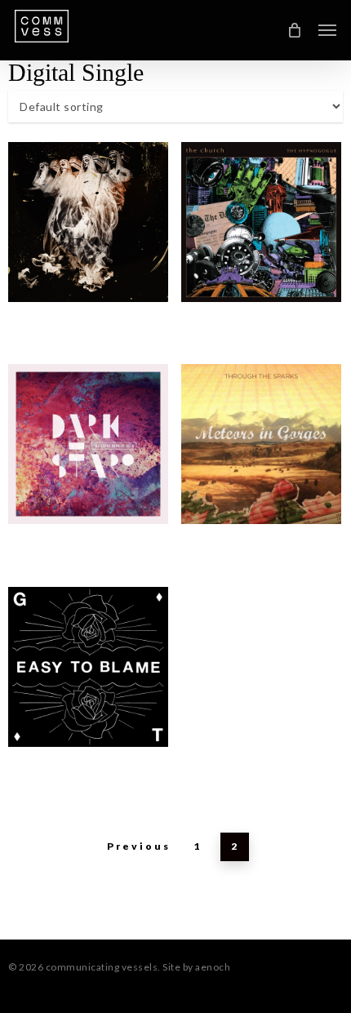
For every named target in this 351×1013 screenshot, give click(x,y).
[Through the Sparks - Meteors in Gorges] (261, 444)
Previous (139, 846)
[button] (327, 30)
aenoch (212, 967)
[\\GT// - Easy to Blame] (88, 667)
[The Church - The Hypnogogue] (88, 222)
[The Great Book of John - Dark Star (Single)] (88, 444)
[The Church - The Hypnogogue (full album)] (261, 222)
